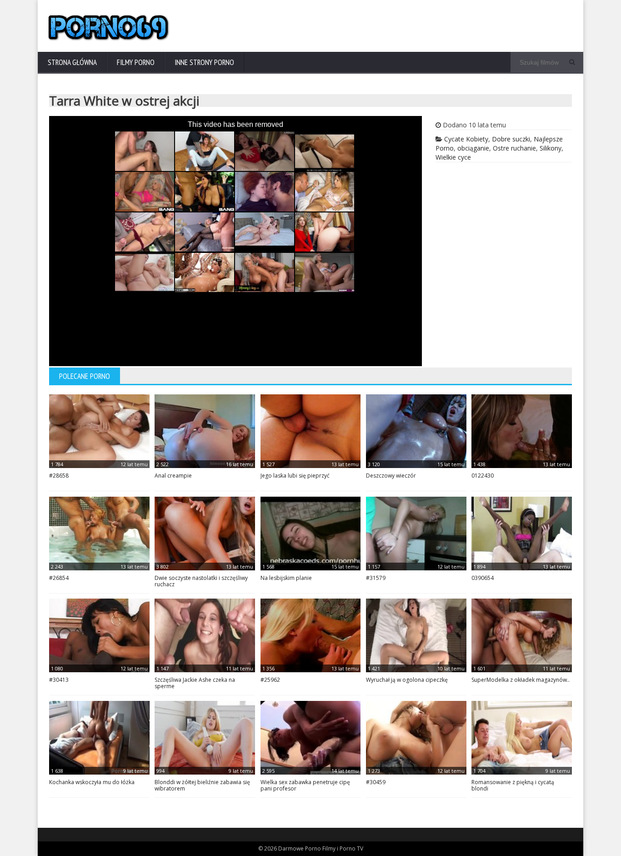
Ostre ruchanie (514, 148)
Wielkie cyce (453, 157)
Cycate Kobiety (466, 139)
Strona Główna (72, 62)
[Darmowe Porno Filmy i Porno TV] (108, 39)
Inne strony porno (204, 62)
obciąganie (473, 148)
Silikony (550, 148)
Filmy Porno (136, 62)
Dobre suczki (511, 139)
